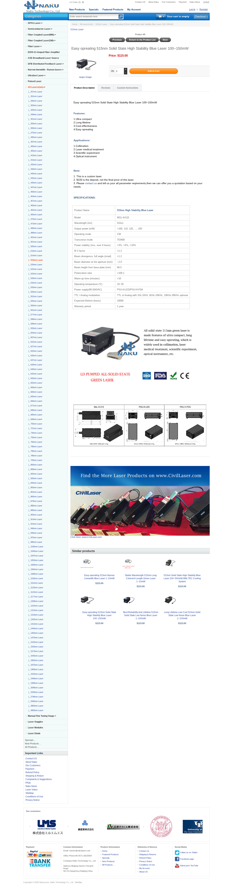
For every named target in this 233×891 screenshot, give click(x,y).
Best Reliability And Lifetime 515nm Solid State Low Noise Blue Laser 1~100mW (140, 615)
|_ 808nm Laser (34, 469)
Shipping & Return (34, 776)
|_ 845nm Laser (34, 483)
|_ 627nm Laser (34, 346)
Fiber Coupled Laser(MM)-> (42, 34)
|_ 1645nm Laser (35, 656)
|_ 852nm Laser (34, 492)
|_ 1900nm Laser (35, 669)
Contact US (140, 2)
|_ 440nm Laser (34, 173)
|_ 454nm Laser (34, 196)
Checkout (200, 16)
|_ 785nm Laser (34, 451)
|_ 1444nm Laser (35, 628)
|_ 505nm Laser (34, 246)
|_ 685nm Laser (34, 415)
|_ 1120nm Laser (35, 587)
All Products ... (32, 747)
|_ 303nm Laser (34, 105)
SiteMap (29, 793)
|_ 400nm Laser (34, 146)
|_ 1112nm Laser (35, 583)
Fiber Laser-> (35, 46)
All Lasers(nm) (86, 24)
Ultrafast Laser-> (37, 75)
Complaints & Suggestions (38, 779)
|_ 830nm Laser (34, 478)
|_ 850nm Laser (34, 487)
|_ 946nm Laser (34, 533)
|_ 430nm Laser (34, 169)
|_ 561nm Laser (34, 310)
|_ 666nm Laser (34, 401)
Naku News (195, 2)
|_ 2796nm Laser (35, 697)
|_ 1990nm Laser (35, 683)
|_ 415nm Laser (34, 160)
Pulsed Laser (35, 81)
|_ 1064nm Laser (35, 569)
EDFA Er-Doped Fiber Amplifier (44, 52)
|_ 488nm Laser (34, 233)
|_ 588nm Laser (34, 319)
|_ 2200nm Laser (35, 692)
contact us (91, 183)
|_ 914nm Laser (34, 519)
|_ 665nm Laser (34, 396)
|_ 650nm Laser (34, 378)
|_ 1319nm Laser (35, 615)
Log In (192, 9)
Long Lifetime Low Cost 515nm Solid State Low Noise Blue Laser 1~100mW (182, 615)
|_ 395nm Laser (34, 137)
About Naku (153, 2)
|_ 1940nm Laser (35, 678)
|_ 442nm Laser (34, 178)
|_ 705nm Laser (34, 424)
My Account (134, 9)
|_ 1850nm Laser (35, 660)
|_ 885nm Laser (34, 510)
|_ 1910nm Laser (35, 674)
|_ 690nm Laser (34, 419)
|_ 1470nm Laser (35, 637)
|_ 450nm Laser (34, 192)
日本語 (206, 2)
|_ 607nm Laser (34, 337)
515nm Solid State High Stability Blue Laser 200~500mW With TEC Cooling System (182, 578)
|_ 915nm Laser (34, 524)
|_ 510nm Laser (34, 251)
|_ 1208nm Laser (35, 601)
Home (74, 24)
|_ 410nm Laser (34, 155)
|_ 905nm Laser (34, 515)
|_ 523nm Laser (34, 274)
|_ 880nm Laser (34, 506)
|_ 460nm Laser (34, 205)
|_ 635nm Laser (34, 355)
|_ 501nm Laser (34, 242)
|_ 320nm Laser (34, 110)
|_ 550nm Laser (34, 292)
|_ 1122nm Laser (35, 592)
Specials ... (30, 740)
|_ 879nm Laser (34, 501)
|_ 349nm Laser (34, 114)
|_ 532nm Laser (34, 283)
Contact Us (144, 851)
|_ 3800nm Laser (35, 706)
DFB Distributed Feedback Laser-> (46, 64)
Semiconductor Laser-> (40, 29)
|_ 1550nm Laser (35, 647)
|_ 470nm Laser (34, 219)
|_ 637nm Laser (34, 360)
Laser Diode (34, 733)
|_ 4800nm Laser (35, 710)
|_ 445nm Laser (34, 183)
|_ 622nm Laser (34, 342)
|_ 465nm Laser (34, 214)
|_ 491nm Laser (34, 237)
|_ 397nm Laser (34, 142)
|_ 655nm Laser (34, 383)
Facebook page (186, 859)
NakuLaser (44, 882)
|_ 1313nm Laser (35, 610)
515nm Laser (101, 24)
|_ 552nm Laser (34, 296)
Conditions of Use (34, 796)
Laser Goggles (35, 722)
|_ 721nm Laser (34, 428)
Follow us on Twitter (188, 852)
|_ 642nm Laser (34, 374)
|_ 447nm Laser (34, 187)
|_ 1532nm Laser (35, 642)
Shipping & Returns (147, 854)
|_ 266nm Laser (34, 101)
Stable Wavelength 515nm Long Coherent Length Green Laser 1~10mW (141, 578)
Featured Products (112, 9)
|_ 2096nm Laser (35, 687)
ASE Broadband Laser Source (43, 58)
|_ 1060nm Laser (35, 565)
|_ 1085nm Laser (35, 574)
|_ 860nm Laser (34, 496)
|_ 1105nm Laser (35, 578)
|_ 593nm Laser (34, 328)
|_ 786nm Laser (34, 456)
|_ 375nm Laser (34, 133)
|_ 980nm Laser (34, 542)
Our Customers (169, 2)
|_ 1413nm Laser (35, 624)
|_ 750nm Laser (34, 437)
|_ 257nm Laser (34, 92)
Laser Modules (35, 727)
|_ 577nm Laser (34, 314)
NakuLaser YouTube (188, 865)
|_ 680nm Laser (34, 410)
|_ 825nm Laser (34, 474)
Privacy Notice (32, 800)
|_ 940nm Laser (34, 528)
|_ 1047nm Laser (35, 556)
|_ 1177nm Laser (35, 597)
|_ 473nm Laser (34, 224)
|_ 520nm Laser (34, 264)
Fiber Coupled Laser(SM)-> (42, 40)
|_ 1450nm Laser (35, 633)
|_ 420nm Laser (34, 164)
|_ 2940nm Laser (35, 701)
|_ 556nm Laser (34, 305)
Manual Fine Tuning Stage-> (42, 716)
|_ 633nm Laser (34, 351)
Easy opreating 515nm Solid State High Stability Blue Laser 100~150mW (99, 615)
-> (36, 87)
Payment (183, 2)
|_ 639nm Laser (34, 365)
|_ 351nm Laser (34, 119)
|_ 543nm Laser (34, 287)
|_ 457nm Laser (34, 201)
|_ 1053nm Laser (35, 560)
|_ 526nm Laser (34, 278)
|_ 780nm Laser (34, 446)
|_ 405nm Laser (34, 151)
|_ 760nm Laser (34, 442)
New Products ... (33, 743)
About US (143, 872)
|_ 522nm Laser (34, 269)
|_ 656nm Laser (34, 387)
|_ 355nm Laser (34, 123)
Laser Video (31, 789)
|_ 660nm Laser (34, 392)
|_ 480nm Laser (34, 228)
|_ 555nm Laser (34, 301)
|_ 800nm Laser (34, 465)
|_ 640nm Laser (34, 369)
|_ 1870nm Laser (35, 665)
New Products (77, 9)
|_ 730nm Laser (34, 433)
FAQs (28, 782)
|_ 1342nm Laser (35, 619)
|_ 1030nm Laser (35, 546)
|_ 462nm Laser (34, 210)
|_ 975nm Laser (34, 537)
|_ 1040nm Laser (35, 551)
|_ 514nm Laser (34, 255)
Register (204, 9)
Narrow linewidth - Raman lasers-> (46, 69)
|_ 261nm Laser (34, 96)
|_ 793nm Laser (34, 460)
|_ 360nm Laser (34, 128)
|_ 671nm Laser (34, 405)
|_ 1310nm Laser (35, 606)
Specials (93, 9)
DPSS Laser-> (35, 23)
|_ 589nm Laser (34, 324)
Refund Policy (32, 772)
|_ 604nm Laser (34, 333)
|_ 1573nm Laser (35, 651)
